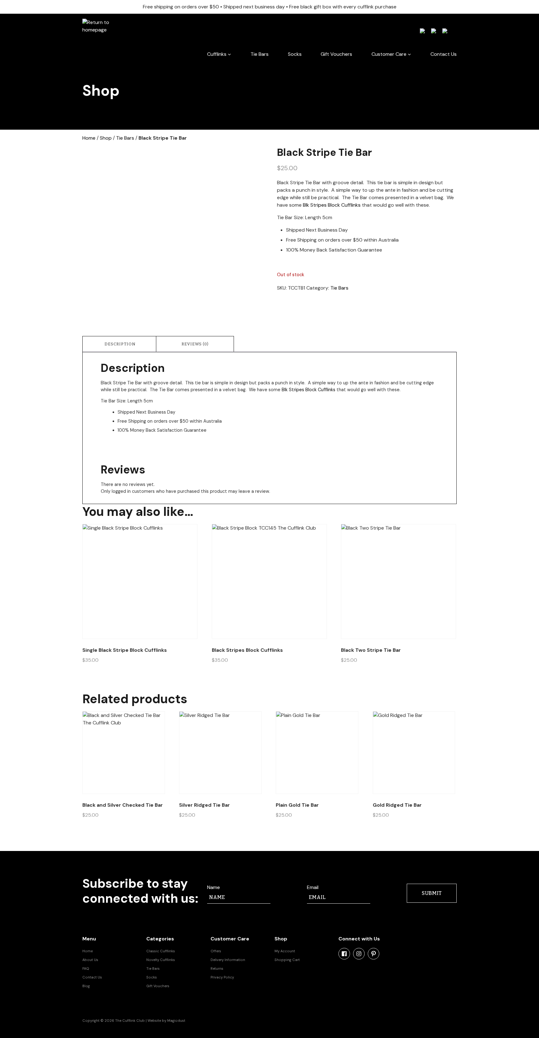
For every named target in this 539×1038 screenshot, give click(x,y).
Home (88, 138)
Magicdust (176, 1020)
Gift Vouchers (336, 54)
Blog (86, 986)
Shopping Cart (287, 960)
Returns (217, 968)
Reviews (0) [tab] (195, 344)
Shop (106, 138)
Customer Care (388, 54)
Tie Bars (259, 54)
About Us (90, 960)
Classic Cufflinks (160, 951)
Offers (216, 951)
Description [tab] (120, 344)
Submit (432, 893)
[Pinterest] (373, 953)
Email (312, 887)
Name (213, 887)
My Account (284, 951)
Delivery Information (228, 960)
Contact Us (443, 54)
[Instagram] (359, 953)
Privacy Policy (222, 977)
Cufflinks (216, 54)
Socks (295, 54)
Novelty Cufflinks (160, 960)
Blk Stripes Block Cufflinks (332, 205)
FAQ (85, 968)
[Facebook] (344, 953)
